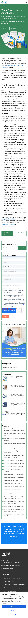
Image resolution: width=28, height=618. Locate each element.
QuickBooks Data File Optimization (14, 474)
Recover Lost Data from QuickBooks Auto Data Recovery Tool (14, 497)
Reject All (14, 615)
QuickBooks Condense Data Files (13, 466)
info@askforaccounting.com (11, 565)
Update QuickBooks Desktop (12, 588)
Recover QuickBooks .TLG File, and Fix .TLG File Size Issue (14, 502)
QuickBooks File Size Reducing (13, 483)
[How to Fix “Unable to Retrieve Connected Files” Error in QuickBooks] (4, 404)
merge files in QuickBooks (8, 219)
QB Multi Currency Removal (12, 448)
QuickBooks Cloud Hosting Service (14, 463)
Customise (14, 611)
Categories (6, 364)
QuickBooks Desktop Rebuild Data (14, 477)
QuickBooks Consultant (8, 224)
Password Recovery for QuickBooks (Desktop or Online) (14, 444)
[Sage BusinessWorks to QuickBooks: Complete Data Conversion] (4, 396)
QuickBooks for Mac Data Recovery (14, 486)
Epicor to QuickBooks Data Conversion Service (17, 377)
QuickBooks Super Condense (12, 489)
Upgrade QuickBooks (10, 591)
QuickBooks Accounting (12, 16)
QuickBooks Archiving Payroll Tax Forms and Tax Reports (14, 456)
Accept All (14, 607)
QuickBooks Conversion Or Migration (14, 584)
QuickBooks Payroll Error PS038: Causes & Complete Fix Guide (18, 387)
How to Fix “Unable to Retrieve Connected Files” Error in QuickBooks (18, 404)
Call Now (4, 28)
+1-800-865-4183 (8, 568)
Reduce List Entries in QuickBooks (14, 506)
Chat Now (13, 28)
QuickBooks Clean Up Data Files (13, 460)
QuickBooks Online (9, 581)
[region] (14, 605)
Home (2, 16)
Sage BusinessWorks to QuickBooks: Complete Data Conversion (17, 396)
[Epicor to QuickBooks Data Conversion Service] (4, 378)
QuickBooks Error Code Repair (13, 480)
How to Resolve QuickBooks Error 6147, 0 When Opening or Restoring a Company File (18, 413)
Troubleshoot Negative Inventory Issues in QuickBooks (14, 510)
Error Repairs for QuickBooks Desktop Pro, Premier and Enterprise (14, 430)
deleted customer (6, 100)
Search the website (9, 244)
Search (22, 248)
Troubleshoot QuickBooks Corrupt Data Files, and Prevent (14, 515)
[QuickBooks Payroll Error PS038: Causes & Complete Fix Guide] (4, 387)
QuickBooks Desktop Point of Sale (13, 578)
